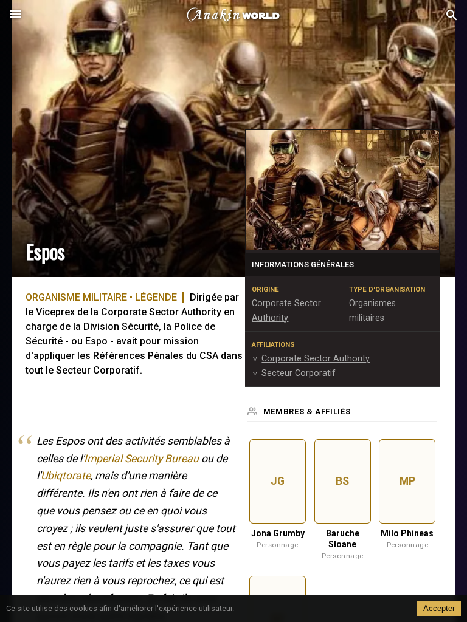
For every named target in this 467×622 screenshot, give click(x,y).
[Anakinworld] (233, 15)
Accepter (439, 608)
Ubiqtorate (66, 476)
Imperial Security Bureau (141, 459)
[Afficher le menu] (15, 15)
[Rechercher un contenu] (452, 15)
